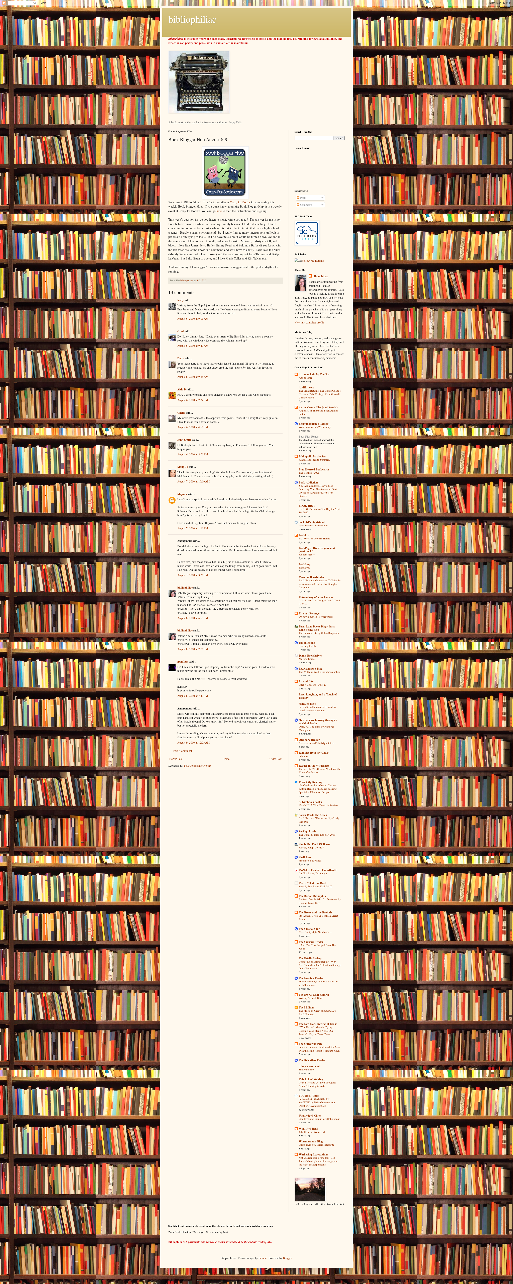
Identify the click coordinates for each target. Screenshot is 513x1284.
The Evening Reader (311, 978)
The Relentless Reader (312, 1060)
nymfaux (182, 661)
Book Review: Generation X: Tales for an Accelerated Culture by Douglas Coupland (319, 584)
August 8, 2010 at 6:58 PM (192, 618)
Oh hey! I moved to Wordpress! (316, 616)
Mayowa (182, 494)
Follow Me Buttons (313, 260)
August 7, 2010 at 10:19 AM (193, 481)
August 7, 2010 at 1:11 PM (192, 528)
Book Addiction (308, 482)
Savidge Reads (307, 831)
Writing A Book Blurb (311, 998)
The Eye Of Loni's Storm (314, 994)
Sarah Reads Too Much (313, 815)
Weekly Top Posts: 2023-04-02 (315, 886)
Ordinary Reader (309, 740)
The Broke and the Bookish (315, 912)
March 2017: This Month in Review (318, 805)
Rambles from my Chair (313, 752)
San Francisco (306, 1069)
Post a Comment (182, 751)
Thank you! (305, 567)
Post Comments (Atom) (197, 765)
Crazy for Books (240, 202)
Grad (180, 331)
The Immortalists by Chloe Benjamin (319, 633)
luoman (263, 1258)
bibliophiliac (192, 18)
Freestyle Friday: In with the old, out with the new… (318, 983)
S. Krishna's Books (310, 802)
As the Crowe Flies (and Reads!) (318, 407)
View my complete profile (309, 322)
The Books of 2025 (309, 472)
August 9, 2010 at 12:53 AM (193, 742)
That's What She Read (312, 883)
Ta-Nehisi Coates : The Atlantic (318, 870)
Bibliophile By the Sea (312, 456)
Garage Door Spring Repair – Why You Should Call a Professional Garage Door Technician (320, 965)
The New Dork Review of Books (318, 1024)
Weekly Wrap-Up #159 (311, 847)
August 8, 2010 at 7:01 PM (192, 649)
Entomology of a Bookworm (316, 597)
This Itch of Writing (311, 1079)
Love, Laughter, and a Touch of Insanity (318, 696)
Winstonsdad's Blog (311, 1141)
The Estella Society (310, 958)
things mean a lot (309, 1066)
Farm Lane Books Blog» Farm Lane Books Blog (317, 628)
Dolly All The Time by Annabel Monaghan (316, 728)
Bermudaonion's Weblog (313, 424)
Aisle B (181, 389)
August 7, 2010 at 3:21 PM (192, 575)
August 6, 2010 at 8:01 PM (192, 454)
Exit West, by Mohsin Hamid (314, 538)
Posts (302, 198)
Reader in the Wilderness (314, 765)
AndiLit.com (306, 387)
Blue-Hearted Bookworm (314, 469)
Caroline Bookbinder (311, 577)
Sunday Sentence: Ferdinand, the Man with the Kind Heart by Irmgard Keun (319, 1048)
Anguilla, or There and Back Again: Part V (318, 412)
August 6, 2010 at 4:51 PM (192, 427)
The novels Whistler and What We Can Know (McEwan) (320, 770)
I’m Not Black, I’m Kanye (313, 873)
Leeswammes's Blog (310, 668)
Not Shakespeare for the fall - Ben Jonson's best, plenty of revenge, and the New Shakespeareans (318, 1161)
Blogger (287, 1258)
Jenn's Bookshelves (310, 655)
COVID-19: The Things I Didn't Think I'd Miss (320, 602)
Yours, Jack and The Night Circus (317, 743)
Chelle (181, 412)
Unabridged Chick (310, 1115)
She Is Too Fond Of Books (314, 844)
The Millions (306, 1007)
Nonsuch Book (307, 703)
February (303, 756)
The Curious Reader (311, 942)
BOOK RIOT (307, 506)
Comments (305, 205)
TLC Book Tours (309, 1095)
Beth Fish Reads (308, 436)
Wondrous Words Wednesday (315, 427)
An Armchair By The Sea (314, 374)
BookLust (304, 535)
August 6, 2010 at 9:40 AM (192, 346)
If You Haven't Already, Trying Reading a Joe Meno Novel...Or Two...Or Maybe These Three (316, 1030)
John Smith (184, 440)
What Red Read (308, 1128)
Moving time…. (307, 659)
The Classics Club (309, 929)
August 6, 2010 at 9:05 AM (192, 318)
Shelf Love (305, 857)
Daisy (180, 358)
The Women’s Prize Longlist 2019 (317, 834)
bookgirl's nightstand (312, 522)
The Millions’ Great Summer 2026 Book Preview (317, 1012)
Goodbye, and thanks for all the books (319, 1119)
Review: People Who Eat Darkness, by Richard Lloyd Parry (320, 900)
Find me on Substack (310, 860)
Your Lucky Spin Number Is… (315, 932)
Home (226, 759)
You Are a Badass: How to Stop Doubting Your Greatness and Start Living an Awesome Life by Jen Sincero (318, 491)
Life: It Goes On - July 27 (312, 684)
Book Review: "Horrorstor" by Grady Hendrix (319, 819)
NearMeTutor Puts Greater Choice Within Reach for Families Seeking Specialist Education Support (318, 788)
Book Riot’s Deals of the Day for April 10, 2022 (319, 510)
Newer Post (175, 759)
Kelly (180, 300)
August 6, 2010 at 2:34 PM (192, 400)
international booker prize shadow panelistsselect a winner (317, 708)
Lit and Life (306, 681)
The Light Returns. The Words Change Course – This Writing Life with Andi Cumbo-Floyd (320, 394)
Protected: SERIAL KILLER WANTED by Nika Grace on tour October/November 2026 (317, 1102)
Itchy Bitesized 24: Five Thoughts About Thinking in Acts (317, 1084)
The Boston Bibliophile (312, 896)
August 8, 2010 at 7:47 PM (192, 696)
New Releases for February (313, 525)
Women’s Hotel (307, 554)
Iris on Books (307, 642)
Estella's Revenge (309, 613)
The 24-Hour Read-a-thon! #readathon (319, 672)
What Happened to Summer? (314, 459)
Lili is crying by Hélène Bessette (316, 1144)
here (219, 211)
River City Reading (310, 782)
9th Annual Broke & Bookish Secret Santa (318, 917)
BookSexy (305, 564)
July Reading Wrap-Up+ (312, 1132)
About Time (305, 377)
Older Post (276, 759)
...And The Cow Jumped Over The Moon (317, 946)
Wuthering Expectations (313, 1154)
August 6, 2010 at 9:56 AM (192, 377)
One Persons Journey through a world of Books (318, 721)
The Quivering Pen (310, 1044)
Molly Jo (182, 467)
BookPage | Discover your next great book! (317, 549)
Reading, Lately (307, 646)
